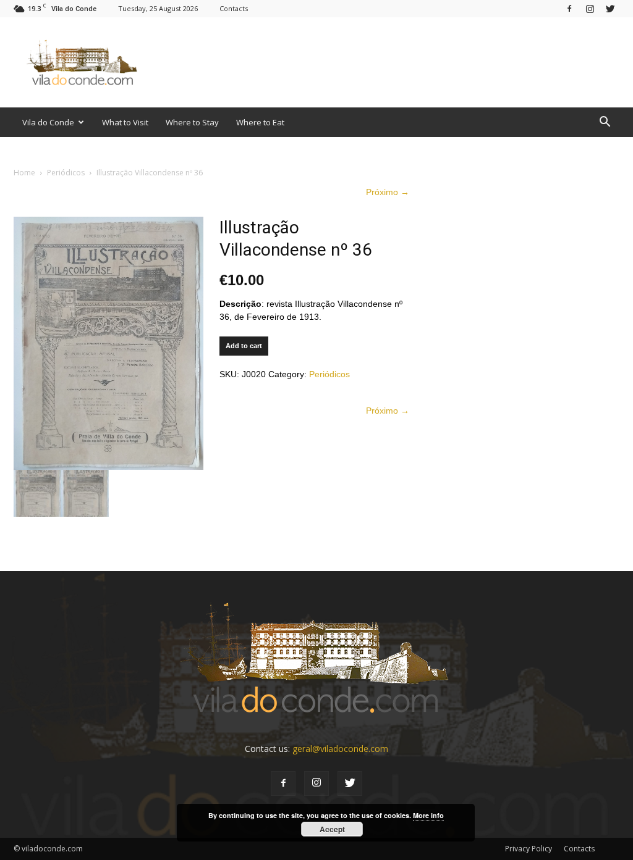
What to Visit (125, 122)
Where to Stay (192, 122)
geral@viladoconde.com (340, 748)
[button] (604, 122)
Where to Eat (260, 122)
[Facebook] (569, 8)
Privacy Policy (528, 848)
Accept (332, 829)
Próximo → (387, 192)
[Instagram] (589, 8)
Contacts (233, 8)
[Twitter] (610, 8)
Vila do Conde (48, 122)
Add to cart (244, 345)
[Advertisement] (394, 62)
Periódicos (66, 172)
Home (24, 172)
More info (428, 815)
